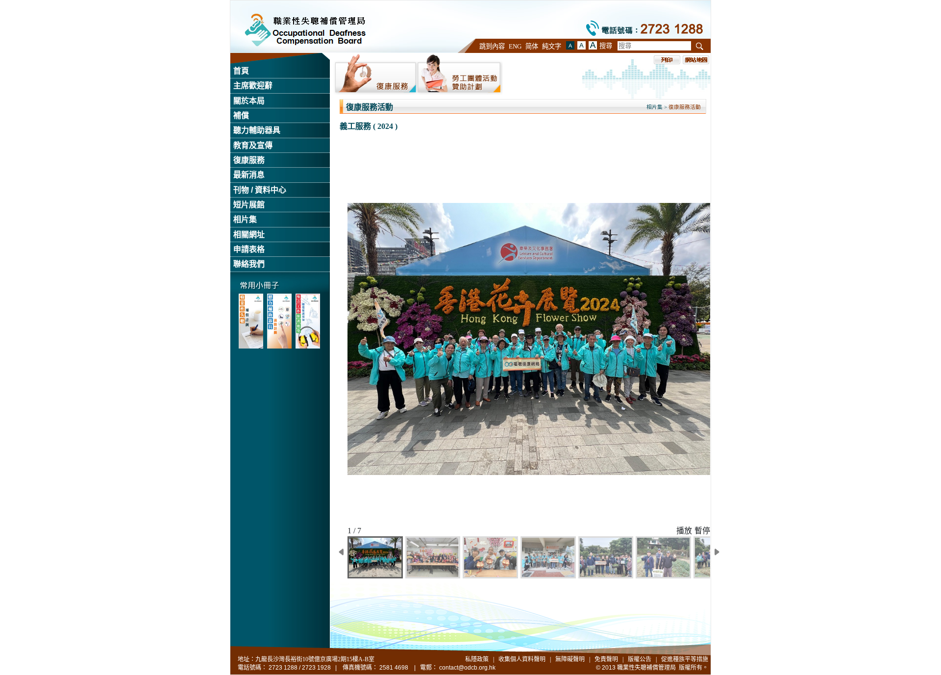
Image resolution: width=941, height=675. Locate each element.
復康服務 (249, 160)
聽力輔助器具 (256, 130)
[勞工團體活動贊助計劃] (460, 74)
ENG (515, 46)
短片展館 (249, 204)
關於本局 (249, 101)
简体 (531, 46)
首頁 (241, 71)
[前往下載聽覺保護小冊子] (308, 321)
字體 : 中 (570, 45)
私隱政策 (477, 659)
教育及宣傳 (252, 145)
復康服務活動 (685, 107)
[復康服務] (375, 74)
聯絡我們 (249, 264)
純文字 (551, 46)
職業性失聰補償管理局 (305, 30)
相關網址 (249, 234)
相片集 (245, 219)
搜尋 (605, 46)
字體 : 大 (581, 45)
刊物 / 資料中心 (259, 190)
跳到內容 (492, 46)
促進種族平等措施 (684, 659)
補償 (241, 115)
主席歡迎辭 (252, 85)
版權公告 (639, 659)
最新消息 (249, 175)
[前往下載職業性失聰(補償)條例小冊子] (251, 321)
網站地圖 (696, 59)
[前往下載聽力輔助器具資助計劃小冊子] (279, 321)
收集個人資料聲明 (521, 659)
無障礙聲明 (570, 659)
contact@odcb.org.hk (467, 667)
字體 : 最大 (593, 45)
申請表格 (249, 249)
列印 (667, 59)
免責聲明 (606, 659)
